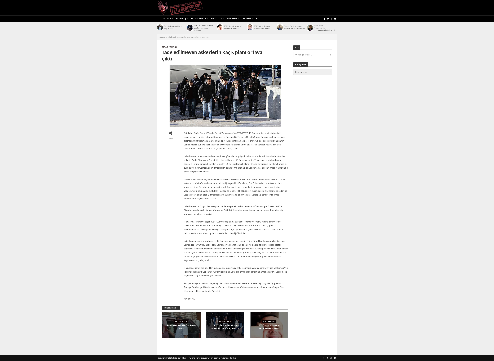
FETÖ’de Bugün (166, 18)
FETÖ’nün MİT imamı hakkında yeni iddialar (262, 27)
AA (193, 298)
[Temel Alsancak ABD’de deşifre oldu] (160, 27)
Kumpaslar (232, 18)
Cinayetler (216, 18)
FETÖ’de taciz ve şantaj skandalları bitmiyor (232, 27)
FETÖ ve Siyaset (198, 18)
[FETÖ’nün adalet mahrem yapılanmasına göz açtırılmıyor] (190, 28)
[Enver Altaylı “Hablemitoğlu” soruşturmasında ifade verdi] (310, 28)
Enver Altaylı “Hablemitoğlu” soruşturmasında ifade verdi (324, 28)
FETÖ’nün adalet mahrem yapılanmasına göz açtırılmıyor (203, 28)
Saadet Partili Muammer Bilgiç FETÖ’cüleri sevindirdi (294, 27)
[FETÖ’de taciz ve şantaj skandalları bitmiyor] (220, 27)
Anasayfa (163, 37)
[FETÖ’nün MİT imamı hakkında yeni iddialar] (250, 27)
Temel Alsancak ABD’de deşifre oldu (173, 27)
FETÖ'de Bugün (169, 47)
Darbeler (246, 18)
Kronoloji (181, 18)
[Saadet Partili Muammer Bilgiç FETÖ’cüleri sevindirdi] (280, 27)
